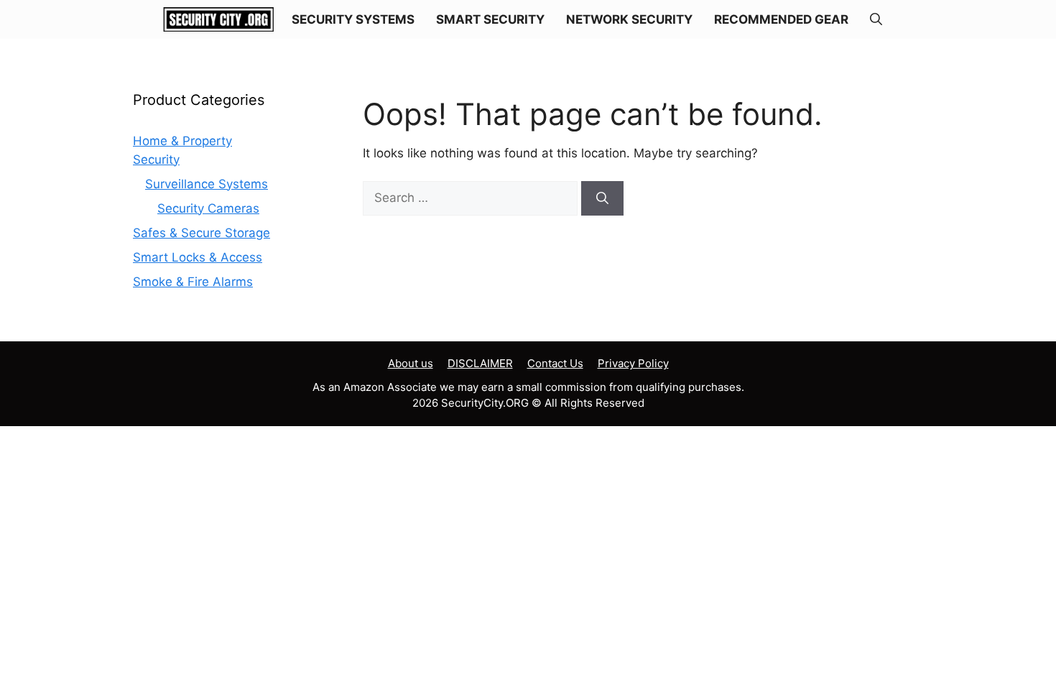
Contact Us (555, 363)
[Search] (602, 198)
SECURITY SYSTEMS (353, 19)
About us (410, 363)
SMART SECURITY (490, 19)
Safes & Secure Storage (201, 233)
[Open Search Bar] (876, 19)
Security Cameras (208, 208)
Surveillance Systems (206, 184)
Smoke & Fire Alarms (193, 282)
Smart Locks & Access (197, 257)
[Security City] (218, 19)
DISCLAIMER (480, 363)
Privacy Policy (633, 363)
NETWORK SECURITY (629, 19)
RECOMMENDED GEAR (781, 19)
